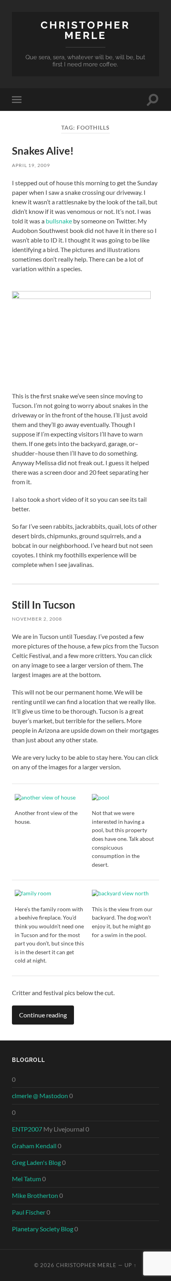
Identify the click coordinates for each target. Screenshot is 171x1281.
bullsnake (59, 221)
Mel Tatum (26, 1178)
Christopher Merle (85, 30)
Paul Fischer (28, 1212)
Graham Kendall (34, 1145)
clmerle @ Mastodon (40, 1095)
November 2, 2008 (37, 619)
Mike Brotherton (35, 1195)
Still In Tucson (43, 604)
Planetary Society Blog (42, 1228)
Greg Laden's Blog (36, 1162)
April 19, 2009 (31, 165)
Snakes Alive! (43, 150)
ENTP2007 (27, 1129)
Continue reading (43, 1015)
